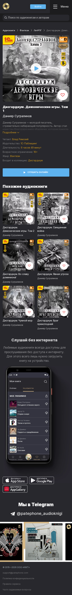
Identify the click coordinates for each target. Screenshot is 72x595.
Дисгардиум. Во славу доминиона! (16, 276)
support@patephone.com (15, 573)
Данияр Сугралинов (17, 116)
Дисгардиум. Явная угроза (52, 274)
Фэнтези (24, 30)
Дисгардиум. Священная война (51, 229)
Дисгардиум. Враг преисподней (47, 322)
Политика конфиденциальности (18, 578)
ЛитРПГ (38, 30)
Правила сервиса (11, 584)
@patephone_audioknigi (39, 513)
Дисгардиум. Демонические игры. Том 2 (18, 229)
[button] (38, 6)
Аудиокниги (9, 30)
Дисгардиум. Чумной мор (17, 320)
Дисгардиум (35, 160)
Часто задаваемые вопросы (17, 589)
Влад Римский (20, 139)
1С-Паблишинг (29, 143)
